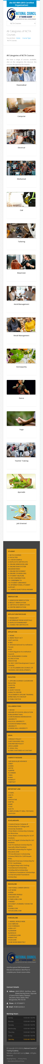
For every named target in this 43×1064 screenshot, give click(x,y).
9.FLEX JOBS (12, 940)
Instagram (18, 980)
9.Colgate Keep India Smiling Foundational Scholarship (18, 866)
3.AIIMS (11, 766)
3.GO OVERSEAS (14, 926)
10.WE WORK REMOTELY (16, 942)
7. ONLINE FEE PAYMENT (17, 571)
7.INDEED (11, 901)
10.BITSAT (12, 782)
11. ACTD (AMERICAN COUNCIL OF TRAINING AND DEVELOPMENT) (20, 669)
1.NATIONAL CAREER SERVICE (18, 888)
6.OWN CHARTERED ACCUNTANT (20, 750)
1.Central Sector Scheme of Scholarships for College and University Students (18, 826)
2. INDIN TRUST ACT (15, 638)
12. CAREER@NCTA (15, 580)
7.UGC (10, 806)
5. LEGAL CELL (13, 748)
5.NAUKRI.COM (13, 897)
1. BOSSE (11, 710)
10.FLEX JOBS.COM (14, 911)
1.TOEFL (11, 793)
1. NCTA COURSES (14, 555)
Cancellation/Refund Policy (16, 1061)
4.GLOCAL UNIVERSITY (16, 721)
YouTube (13, 980)
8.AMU (10, 777)
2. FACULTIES (13, 557)
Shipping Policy (11, 1058)
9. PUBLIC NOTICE (14, 699)
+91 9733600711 (19, 1003)
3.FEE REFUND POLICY (16, 744)
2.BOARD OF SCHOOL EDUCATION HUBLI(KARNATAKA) (20, 713)
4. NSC (10, 642)
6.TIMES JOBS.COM (15, 899)
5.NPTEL (11, 802)
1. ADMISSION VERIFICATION (18, 600)
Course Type (26, 38)
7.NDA (10, 775)
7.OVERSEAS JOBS (14, 935)
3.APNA (10, 892)
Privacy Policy (22, 1058)
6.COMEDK (12, 773)
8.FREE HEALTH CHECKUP (17, 697)
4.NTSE (10, 768)
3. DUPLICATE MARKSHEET (17, 622)
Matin (28, 1053)
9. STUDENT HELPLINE (16, 576)
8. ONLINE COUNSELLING (17, 573)
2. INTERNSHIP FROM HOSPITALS (20, 620)
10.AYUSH (11, 813)
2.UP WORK (12, 890)
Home (18, 38)
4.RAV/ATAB (12, 799)
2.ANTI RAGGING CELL (16, 741)
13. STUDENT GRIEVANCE (17, 583)
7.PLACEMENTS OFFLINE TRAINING (20, 695)
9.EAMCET (11, 780)
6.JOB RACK (12, 933)
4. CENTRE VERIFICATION (17, 607)
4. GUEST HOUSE (14, 690)
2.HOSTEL (11, 685)
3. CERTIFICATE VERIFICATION (19, 605)
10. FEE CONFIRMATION (16, 578)
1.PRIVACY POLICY (14, 739)
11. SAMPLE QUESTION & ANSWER (20, 589)
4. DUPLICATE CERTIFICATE (18, 562)
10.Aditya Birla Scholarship (18, 870)
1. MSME (11, 635)
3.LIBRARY (11, 688)
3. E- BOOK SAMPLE (15, 560)
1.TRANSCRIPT (13, 618)
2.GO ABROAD (13, 924)
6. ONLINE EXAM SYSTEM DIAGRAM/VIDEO (17, 567)
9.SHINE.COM (13, 908)
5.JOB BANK (12, 931)
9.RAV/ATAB (12, 661)
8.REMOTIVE (12, 937)
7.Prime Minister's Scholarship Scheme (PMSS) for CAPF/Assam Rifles (19, 856)
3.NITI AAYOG (13, 640)
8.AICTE (11, 809)
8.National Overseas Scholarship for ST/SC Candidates (21, 862)
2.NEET (10, 764)
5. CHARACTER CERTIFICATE (18, 625)
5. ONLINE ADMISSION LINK (18, 564)
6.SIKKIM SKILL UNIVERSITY (18, 728)
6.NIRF (10, 804)
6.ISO (10, 649)
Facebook (8, 980)
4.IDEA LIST (12, 928)
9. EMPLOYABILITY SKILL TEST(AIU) (20, 811)
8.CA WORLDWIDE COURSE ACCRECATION (17, 657)
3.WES (10, 797)
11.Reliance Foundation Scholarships (21, 872)
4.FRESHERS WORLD (15, 894)
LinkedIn (27, 980)
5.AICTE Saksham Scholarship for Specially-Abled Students (20, 846)
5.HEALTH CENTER (14, 692)
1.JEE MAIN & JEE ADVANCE (17, 761)
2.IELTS (10, 795)
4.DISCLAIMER (13, 746)
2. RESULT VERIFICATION (17, 603)
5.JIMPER (11, 770)
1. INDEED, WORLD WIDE (16, 921)
